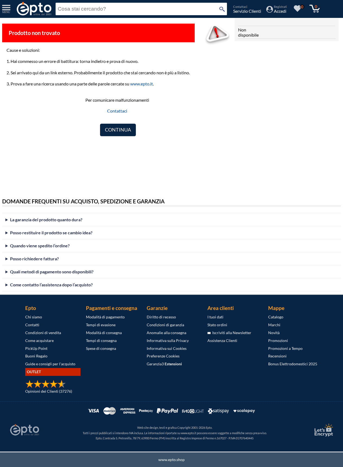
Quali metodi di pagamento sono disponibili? (52, 271)
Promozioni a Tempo (285, 348)
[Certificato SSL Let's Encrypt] (323, 430)
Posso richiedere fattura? (34, 258)
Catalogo (275, 317)
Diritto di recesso (161, 317)
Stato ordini (217, 324)
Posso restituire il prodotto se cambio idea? (51, 232)
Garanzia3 (164, 364)
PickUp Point (36, 348)
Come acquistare (39, 340)
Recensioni (277, 356)
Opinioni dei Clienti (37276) (48, 391)
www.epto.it (141, 83)
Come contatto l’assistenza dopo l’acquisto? (51, 284)
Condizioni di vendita (43, 332)
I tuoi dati (215, 317)
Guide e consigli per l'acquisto (50, 364)
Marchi (274, 324)
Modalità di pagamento (105, 317)
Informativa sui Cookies (167, 348)
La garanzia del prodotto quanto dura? (46, 219)
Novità (274, 332)
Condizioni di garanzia (165, 324)
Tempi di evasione (101, 324)
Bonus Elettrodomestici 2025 (292, 364)
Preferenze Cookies (163, 356)
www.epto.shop (171, 459)
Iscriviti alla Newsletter (231, 332)
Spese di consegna (101, 348)
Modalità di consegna (104, 332)
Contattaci (117, 110)
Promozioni (278, 340)
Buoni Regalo (36, 356)
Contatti (32, 324)
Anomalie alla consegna (166, 332)
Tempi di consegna (101, 340)
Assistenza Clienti (222, 340)
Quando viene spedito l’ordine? (40, 245)
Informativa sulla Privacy (168, 340)
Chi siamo (33, 317)
